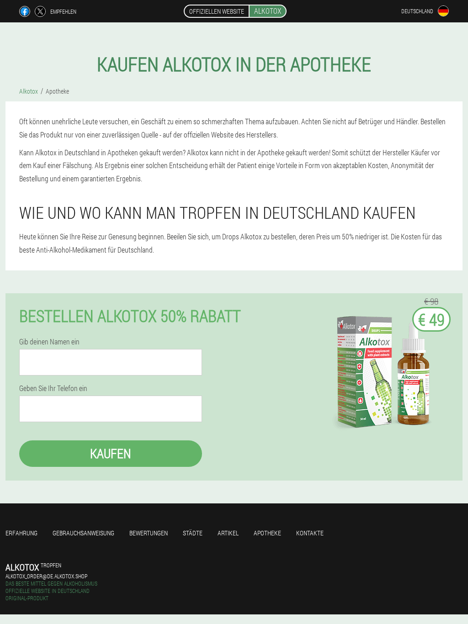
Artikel (228, 533)
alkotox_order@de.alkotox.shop (46, 576)
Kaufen (110, 453)
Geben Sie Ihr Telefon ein (53, 388)
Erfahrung (21, 533)
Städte (192, 533)
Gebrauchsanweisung (83, 533)
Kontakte (310, 533)
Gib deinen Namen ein (49, 341)
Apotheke (267, 533)
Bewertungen (148, 533)
